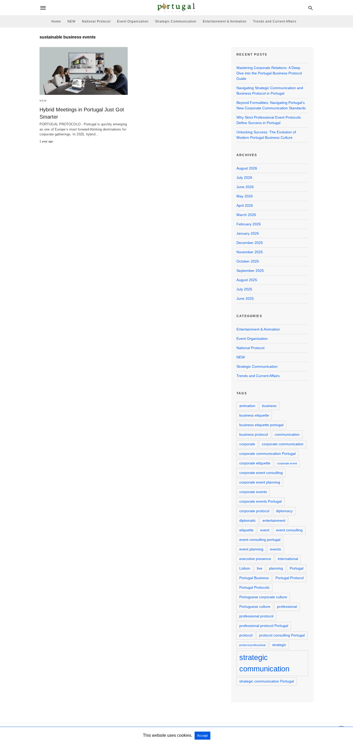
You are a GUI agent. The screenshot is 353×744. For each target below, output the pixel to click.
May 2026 (244, 196)
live (259, 568)
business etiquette (254, 415)
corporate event (287, 463)
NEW (71, 21)
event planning (251, 549)
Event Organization (133, 21)
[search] (310, 8)
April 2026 (244, 205)
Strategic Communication (175, 21)
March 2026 (246, 215)
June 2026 (245, 187)
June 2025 (245, 298)
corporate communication (282, 444)
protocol (245, 635)
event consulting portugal (259, 540)
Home (56, 21)
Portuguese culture (254, 606)
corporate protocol (254, 511)
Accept (202, 736)
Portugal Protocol (289, 578)
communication (287, 434)
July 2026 (244, 177)
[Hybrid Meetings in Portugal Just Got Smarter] (84, 71)
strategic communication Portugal (266, 681)
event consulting (289, 530)
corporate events (253, 492)
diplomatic (247, 520)
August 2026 (246, 168)
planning (276, 568)
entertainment (274, 520)
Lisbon (244, 568)
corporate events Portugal (260, 501)
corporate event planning (259, 482)
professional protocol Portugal (263, 626)
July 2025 (244, 289)
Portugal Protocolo (254, 587)
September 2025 (250, 271)
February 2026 (248, 224)
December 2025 (249, 243)
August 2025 (246, 280)
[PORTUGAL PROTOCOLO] (176, 7)
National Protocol (96, 21)
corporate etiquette (254, 463)
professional (287, 606)
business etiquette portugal (261, 425)
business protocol (253, 434)
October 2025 (247, 261)
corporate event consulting (261, 473)
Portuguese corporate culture (263, 597)
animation (247, 406)
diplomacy (284, 511)
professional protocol (256, 616)
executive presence (255, 559)
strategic (279, 645)
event (264, 530)
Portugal (296, 568)
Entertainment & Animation (225, 21)
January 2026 (247, 233)
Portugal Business (254, 578)
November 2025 (249, 252)
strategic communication (264, 663)
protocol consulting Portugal (282, 635)
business (269, 406)
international (288, 559)
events (275, 549)
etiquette (246, 530)
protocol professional (252, 645)
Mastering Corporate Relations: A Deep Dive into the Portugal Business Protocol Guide (269, 73)
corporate (247, 444)
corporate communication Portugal (267, 453)
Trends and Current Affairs (274, 21)
